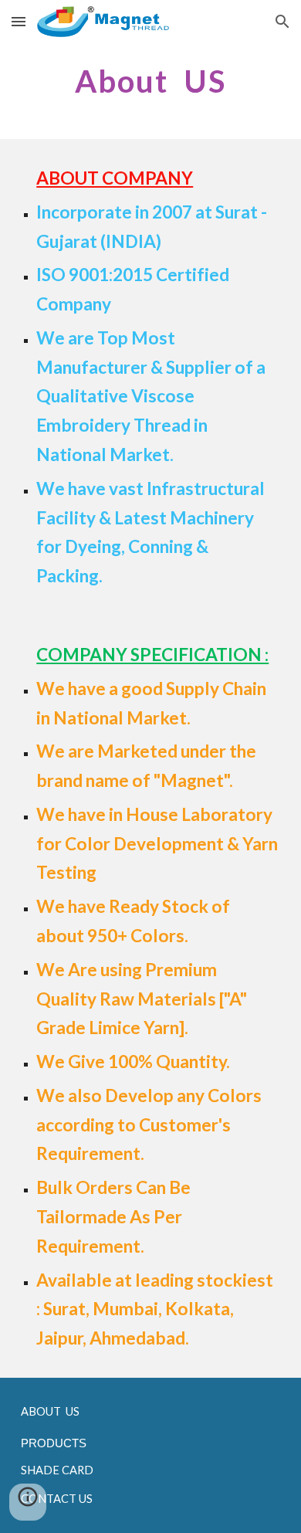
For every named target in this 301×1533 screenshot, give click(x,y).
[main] (150, 81)
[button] (18, 21)
